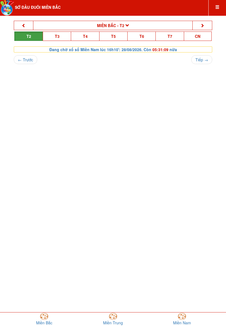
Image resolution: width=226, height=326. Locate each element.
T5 (113, 36)
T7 (170, 36)
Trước (25, 59)
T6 (141, 36)
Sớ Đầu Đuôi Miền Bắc (38, 7)
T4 (85, 36)
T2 (28, 36)
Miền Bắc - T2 (133, 25)
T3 (57, 36)
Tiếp (201, 59)
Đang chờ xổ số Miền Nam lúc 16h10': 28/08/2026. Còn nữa (113, 49)
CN (197, 36)
